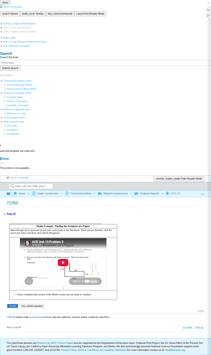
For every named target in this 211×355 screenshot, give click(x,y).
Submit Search (10, 68)
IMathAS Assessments (116, 193)
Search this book (9, 57)
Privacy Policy (68, 350)
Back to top (12, 327)
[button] (12, 129)
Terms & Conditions (88, 350)
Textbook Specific (149, 193)
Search (12, 186)
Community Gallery (81, 193)
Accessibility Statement (112, 350)
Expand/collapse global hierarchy (10, 194)
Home (22, 193)
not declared (38, 317)
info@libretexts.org (174, 350)
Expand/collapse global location (202, 192)
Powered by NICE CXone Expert (55, 343)
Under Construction (48, 193)
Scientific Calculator (18, 105)
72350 (10, 317)
